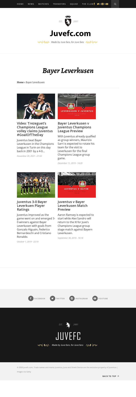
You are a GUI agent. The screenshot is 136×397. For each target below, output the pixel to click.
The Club (87, 4)
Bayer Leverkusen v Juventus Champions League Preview (74, 127)
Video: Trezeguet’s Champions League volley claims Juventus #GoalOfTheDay (35, 129)
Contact (22, 12)
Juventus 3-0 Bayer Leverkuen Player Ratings (32, 205)
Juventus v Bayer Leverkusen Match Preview (73, 205)
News (31, 4)
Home (20, 4)
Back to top (109, 376)
